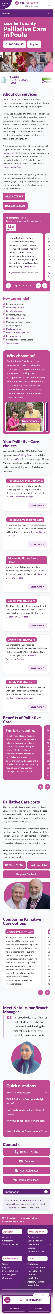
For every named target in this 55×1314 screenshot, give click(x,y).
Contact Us (7, 1240)
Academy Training (36, 1281)
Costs (5, 1264)
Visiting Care (25, 455)
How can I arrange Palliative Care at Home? (25, 1111)
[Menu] (49, 4)
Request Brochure (36, 1251)
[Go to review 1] (16, 285)
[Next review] (44, 285)
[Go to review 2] (19, 285)
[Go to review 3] (23, 285)
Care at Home (34, 1237)
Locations (32, 1247)
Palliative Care (13, 99)
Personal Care (9, 153)
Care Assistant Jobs (37, 1267)
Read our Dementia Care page (19, 496)
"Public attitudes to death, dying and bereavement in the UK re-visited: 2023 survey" (25, 1204)
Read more (29, 266)
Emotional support (14, 311)
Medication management (17, 332)
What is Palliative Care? (19, 1092)
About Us (6, 1237)
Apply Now (33, 1264)
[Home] (3, 1218)
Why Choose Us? (10, 1244)
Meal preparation (14, 329)
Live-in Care (15, 459)
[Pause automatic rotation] (38, 285)
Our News (7, 1278)
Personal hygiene (14, 336)
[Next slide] (47, 787)
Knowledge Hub (9, 1274)
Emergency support (15, 307)
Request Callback (10, 1271)
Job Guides (33, 1278)
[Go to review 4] (26, 285)
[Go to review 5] (30, 285)
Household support (15, 318)
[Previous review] (8, 285)
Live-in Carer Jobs (36, 1271)
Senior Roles (33, 1285)
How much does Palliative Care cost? (25, 1120)
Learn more (39, 506)
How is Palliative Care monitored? (24, 1131)
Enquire (5, 1267)
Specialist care (12, 343)
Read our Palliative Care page (19, 698)
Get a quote (14, 1308)
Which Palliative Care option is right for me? (25, 1101)
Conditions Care (35, 1240)
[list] (26, 417)
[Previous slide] (40, 787)
